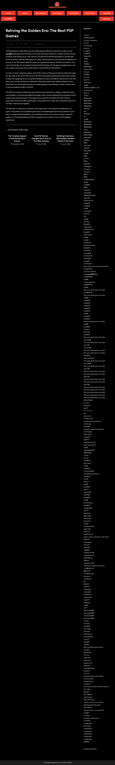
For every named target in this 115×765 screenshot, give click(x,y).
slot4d (86, 61)
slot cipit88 (87, 340)
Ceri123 (86, 240)
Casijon (86, 95)
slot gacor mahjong (90, 40)
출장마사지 (87, 571)
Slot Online (87, 726)
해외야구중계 (88, 400)
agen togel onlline (90, 445)
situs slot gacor (89, 681)
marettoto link (88, 418)
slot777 (86, 489)
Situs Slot (87, 631)
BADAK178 (87, 132)
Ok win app (87, 518)
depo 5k (86, 93)
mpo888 (86, 642)
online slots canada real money (94, 566)
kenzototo (87, 513)
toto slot (86, 72)
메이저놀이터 (88, 694)
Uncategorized (39, 44)
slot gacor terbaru (90, 271)
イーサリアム (88, 411)
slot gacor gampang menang (93, 429)
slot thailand (88, 263)
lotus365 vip (88, 594)
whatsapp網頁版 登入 (91, 274)
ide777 (86, 408)
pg (84, 581)
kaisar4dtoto (88, 634)
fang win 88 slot (89, 358)
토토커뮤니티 (88, 707)
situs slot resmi (89, 679)
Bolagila (86, 692)
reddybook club (89, 552)
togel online (88, 227)
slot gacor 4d (88, 90)
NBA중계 (87, 742)
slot (85, 111)
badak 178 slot (88, 200)
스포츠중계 (87, 592)
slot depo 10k (88, 256)
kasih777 (86, 439)
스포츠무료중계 (89, 471)
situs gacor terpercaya (91, 718)
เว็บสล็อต (86, 64)
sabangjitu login (89, 668)
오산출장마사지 (89, 568)
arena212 (87, 198)
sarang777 (87, 190)
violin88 (86, 713)
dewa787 (87, 164)
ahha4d (86, 644)
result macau (88, 697)
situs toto (87, 531)
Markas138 (87, 652)
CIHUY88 (87, 495)
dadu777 (87, 148)
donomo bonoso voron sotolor (94, 710)
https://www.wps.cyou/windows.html (96, 266)
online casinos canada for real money (96, 537)
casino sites (88, 597)
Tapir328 (87, 108)
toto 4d (86, 35)
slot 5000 (87, 721)
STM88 (86, 279)
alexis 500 (87, 529)
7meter (86, 524)
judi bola (86, 214)
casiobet (87, 671)
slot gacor (87, 169)
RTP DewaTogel (89, 700)
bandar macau (89, 229)
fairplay (86, 560)
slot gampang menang (91, 474)
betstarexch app (89, 245)
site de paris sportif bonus (92, 421)
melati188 (87, 426)
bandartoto (88, 589)
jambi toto (87, 658)
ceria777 (87, 639)
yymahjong (87, 579)
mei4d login (88, 424)
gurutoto (87, 221)
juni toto (86, 403)
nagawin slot (88, 663)
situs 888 (87, 626)
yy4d (85, 608)
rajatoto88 (87, 492)
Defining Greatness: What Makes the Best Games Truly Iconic (65, 138)
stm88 (86, 447)
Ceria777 (87, 600)
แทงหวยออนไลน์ (89, 450)
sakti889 (87, 550)
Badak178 (87, 224)
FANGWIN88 (88, 135)
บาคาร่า (86, 455)
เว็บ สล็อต (87, 114)
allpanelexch (88, 558)
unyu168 (86, 650)
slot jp (86, 129)
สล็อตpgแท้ (87, 98)
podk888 (87, 185)
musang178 (87, 166)
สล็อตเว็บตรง (88, 66)
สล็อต (85, 143)
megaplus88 (88, 508)
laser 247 (87, 547)
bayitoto (87, 48)
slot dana (87, 623)
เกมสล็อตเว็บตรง (89, 179)
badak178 (87, 51)
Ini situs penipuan (89, 282)
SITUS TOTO (88, 434)
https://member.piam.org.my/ (93, 647)
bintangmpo (88, 542)
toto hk (86, 458)
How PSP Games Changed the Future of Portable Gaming (41, 138)
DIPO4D (86, 539)
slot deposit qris (89, 526)
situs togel (87, 629)
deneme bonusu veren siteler (93, 676)
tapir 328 (87, 332)
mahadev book (89, 555)
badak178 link (88, 269)
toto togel (87, 145)
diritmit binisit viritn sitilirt (92, 705)
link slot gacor (88, 69)
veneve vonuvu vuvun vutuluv (93, 702)
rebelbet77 (87, 242)
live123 (86, 466)
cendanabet (88, 723)
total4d (86, 621)
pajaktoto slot (88, 534)
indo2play (87, 602)
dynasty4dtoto (89, 637)
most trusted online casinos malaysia (96, 686)
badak (86, 313)
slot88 (86, 59)
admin (11, 44)
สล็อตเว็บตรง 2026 (90, 195)
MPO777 (86, 584)
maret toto (87, 416)
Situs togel (87, 463)
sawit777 (87, 587)
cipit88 (86, 119)
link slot (86, 482)
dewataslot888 (89, 610)
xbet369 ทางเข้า (89, 563)
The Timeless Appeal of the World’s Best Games (17, 138)
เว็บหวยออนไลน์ (89, 38)
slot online (87, 689)
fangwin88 (87, 56)
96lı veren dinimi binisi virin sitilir (94, 290)
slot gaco (87, 329)
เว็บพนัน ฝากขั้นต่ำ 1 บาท (91, 87)
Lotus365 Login (89, 573)
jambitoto (87, 665)
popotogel (87, 82)
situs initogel (88, 45)
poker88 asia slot (89, 442)
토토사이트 (87, 516)
